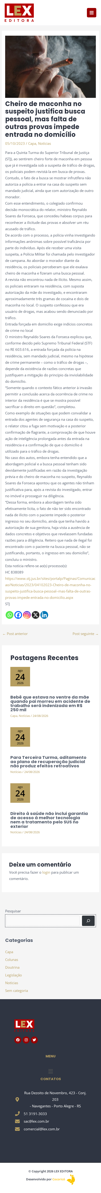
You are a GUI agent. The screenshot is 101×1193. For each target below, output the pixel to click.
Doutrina (12, 967)
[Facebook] (18, 615)
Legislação (13, 975)
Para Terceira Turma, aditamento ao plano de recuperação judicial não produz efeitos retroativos (48, 761)
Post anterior (15, 633)
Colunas (11, 959)
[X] (35, 615)
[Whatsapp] (9, 615)
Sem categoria (16, 990)
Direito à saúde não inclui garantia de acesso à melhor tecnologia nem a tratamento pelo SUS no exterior (49, 820)
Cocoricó (59, 1179)
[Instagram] (27, 615)
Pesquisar (13, 911)
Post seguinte (86, 633)
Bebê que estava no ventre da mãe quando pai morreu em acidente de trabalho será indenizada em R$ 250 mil (50, 703)
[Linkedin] (44, 615)
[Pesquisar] (88, 921)
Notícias (44, 143)
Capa (32, 143)
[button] (50, 1071)
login (46, 872)
